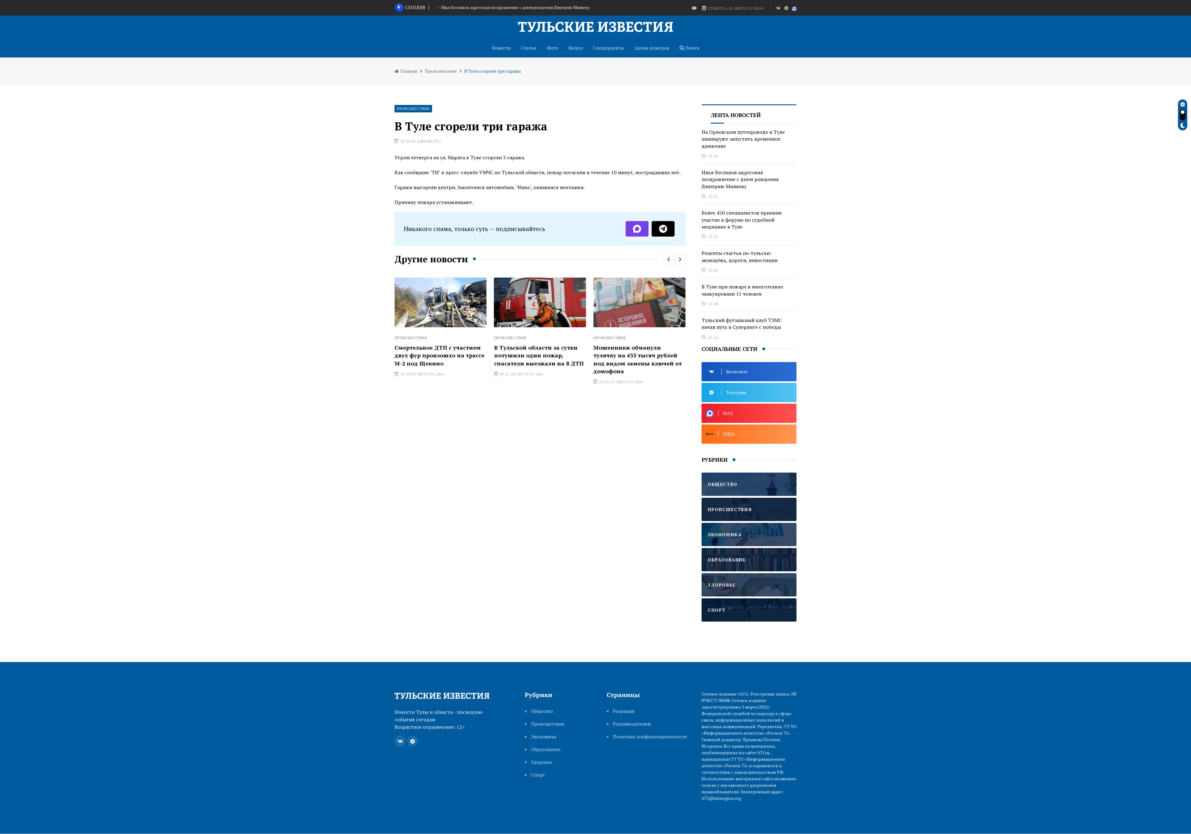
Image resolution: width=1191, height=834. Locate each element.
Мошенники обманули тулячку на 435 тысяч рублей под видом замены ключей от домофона (635, 359)
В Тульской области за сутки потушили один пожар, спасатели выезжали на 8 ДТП (536, 355)
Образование (546, 749)
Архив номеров (651, 48)
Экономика (543, 736)
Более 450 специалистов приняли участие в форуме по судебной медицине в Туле (515, 13)
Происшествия (441, 71)
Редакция (624, 711)
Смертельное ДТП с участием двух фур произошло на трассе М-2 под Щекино (437, 355)
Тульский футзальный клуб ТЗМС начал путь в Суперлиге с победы (742, 323)
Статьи (529, 48)
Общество (542, 711)
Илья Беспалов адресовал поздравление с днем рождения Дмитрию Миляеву (740, 179)
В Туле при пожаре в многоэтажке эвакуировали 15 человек (742, 290)
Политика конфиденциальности (650, 736)
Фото (552, 48)
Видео (576, 48)
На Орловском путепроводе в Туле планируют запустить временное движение (743, 139)
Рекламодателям (632, 724)
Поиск (691, 48)
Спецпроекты (608, 48)
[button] (668, 259)
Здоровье (541, 762)
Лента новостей (736, 115)
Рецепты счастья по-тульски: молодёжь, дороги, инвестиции (740, 256)
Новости (501, 48)
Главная (408, 71)
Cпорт (538, 775)
